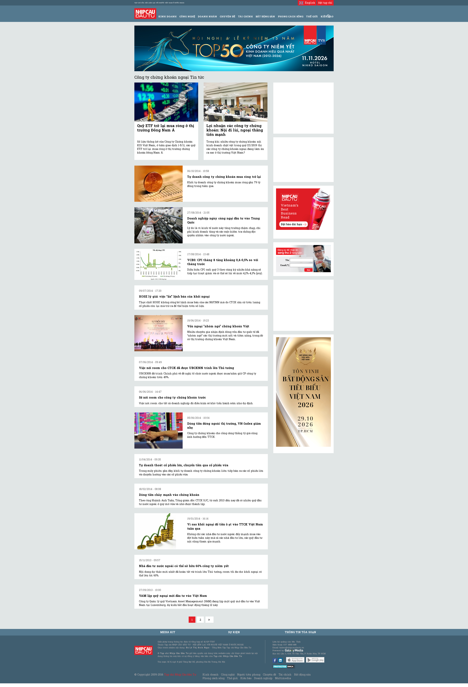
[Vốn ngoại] (158, 333)
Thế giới (312, 16)
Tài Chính (245, 16)
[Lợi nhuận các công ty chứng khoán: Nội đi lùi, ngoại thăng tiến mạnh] (235, 102)
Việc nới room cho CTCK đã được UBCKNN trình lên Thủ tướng (186, 368)
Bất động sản (265, 16)
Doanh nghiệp (263, 678)
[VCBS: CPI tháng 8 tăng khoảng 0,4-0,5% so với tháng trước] (158, 264)
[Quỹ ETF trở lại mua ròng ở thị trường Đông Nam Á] (166, 102)
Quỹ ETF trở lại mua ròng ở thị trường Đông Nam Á (165, 127)
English (309, 2)
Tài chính (285, 674)
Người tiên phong (248, 674)
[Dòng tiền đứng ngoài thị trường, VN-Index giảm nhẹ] (158, 430)
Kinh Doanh (167, 16)
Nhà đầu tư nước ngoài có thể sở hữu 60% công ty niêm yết (184, 566)
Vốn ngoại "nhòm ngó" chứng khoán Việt (218, 326)
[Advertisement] (303, 305)
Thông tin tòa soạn (300, 632)
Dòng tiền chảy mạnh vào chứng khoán (169, 495)
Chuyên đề (227, 16)
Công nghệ (228, 674)
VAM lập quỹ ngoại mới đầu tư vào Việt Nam (173, 596)
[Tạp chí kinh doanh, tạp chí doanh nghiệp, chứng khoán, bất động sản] (145, 13)
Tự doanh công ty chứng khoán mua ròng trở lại (224, 177)
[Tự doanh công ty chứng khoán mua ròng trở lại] (158, 184)
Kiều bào (245, 678)
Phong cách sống (213, 678)
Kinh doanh (210, 674)
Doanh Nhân (207, 16)
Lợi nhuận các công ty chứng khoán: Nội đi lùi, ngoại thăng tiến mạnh (234, 130)
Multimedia (283, 678)
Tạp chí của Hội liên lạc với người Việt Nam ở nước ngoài (159, 3)
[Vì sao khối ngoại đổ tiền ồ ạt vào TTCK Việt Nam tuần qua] (158, 531)
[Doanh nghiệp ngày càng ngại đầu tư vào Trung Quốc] (158, 225)
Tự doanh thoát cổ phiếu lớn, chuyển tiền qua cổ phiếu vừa (183, 465)
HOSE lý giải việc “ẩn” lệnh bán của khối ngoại (174, 296)
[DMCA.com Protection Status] (284, 666)
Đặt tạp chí (325, 2)
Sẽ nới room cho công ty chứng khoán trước (172, 397)
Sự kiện (234, 632)
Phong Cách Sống (290, 16)
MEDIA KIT (167, 632)
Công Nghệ (187, 16)
